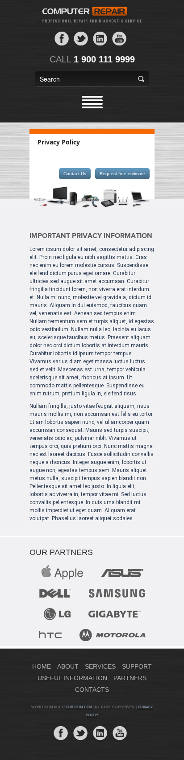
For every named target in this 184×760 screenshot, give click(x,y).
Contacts (92, 689)
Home (41, 666)
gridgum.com (79, 707)
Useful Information (72, 678)
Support (137, 666)
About (68, 666)
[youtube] (119, 38)
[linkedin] (100, 38)
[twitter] (81, 38)
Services (100, 666)
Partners (129, 678)
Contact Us (74, 173)
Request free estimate (122, 173)
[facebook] (61, 38)
